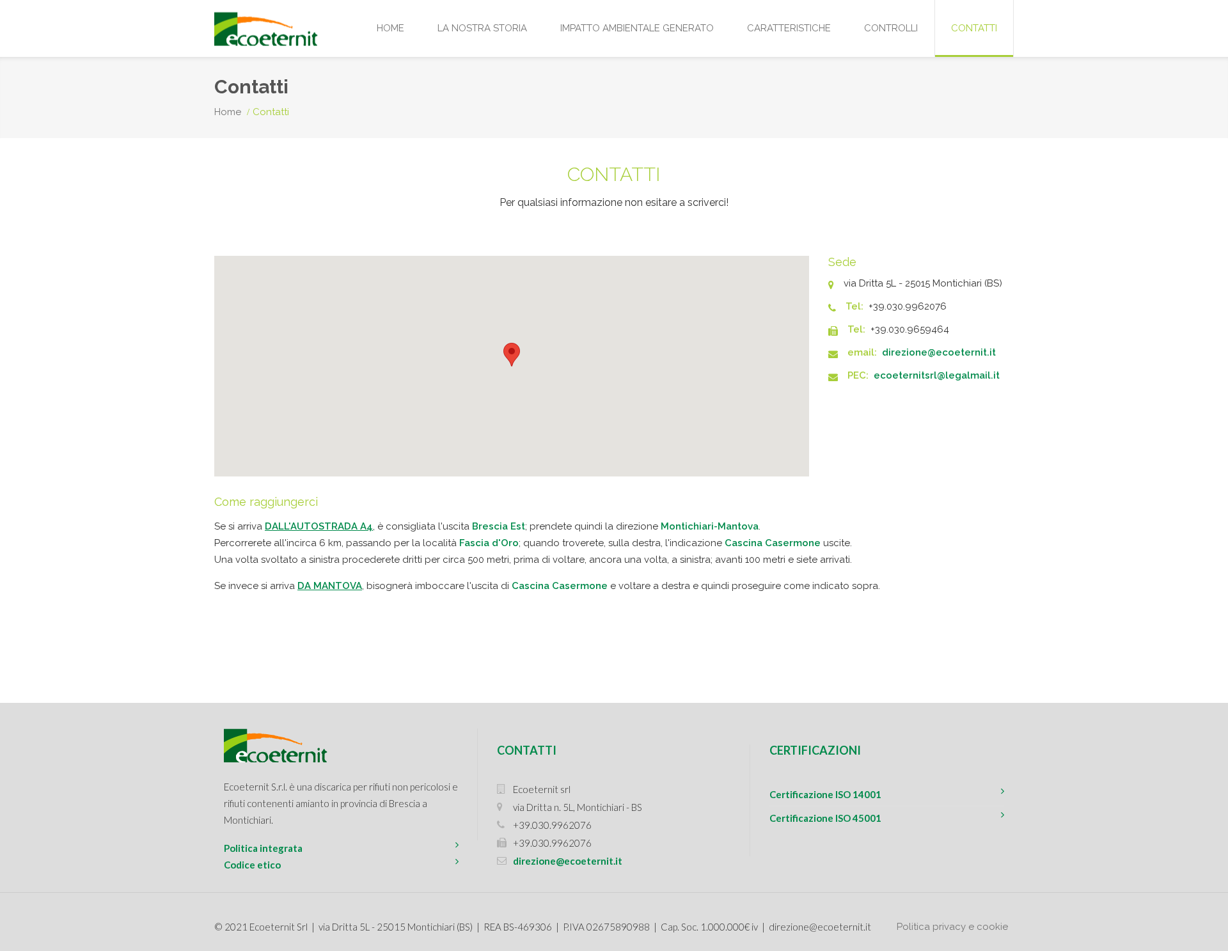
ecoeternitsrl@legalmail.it (937, 375)
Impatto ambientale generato (637, 28)
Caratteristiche (789, 28)
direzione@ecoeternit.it (939, 352)
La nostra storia (482, 28)
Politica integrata (263, 848)
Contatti (974, 28)
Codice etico (252, 864)
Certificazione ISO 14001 (825, 794)
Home (390, 28)
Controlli (891, 28)
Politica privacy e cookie (952, 926)
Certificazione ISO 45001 (825, 818)
